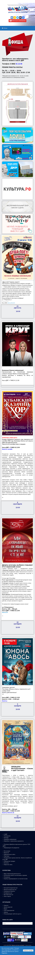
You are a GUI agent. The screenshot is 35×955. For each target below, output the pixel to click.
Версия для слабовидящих (19, 20)
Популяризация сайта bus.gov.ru (12, 913)
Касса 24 (5, 612)
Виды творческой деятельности (12, 873)
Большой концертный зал (11, 887)
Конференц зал (8, 893)
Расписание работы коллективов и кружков (15, 875)
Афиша (6, 912)
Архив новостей (8, 907)
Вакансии (6, 852)
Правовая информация (10, 839)
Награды (6, 837)
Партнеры (6, 856)
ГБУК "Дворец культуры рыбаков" (16, 945)
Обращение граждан (9, 861)
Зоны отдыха (7, 896)
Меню (5, 28)
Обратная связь (8, 864)
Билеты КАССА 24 (8, 812)
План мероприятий (9, 910)
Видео (5, 908)
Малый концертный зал (10, 889)
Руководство (7, 836)
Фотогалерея (7, 851)
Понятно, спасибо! (28, 950)
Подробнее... (5, 953)
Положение (7, 877)
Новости (6, 905)
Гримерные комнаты (9, 891)
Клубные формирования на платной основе (16, 878)
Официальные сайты (9, 854)
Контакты (6, 862)
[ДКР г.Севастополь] (17, 9)
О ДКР (5, 834)
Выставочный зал (8, 894)
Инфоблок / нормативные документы (14, 841)
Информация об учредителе (11, 847)
